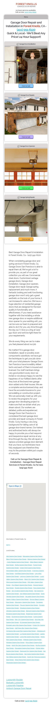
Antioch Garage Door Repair (18, 688)
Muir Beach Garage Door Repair (22, 585)
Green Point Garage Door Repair (30, 568)
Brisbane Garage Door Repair (15, 614)
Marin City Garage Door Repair (34, 579)
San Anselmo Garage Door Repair (22, 591)
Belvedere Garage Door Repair (33, 556)
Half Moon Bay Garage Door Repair (26, 628)
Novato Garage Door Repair (23, 588)
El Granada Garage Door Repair (30, 622)
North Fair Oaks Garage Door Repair (23, 645)
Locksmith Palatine (14, 685)
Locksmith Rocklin (14, 680)
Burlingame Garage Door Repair (22, 616)
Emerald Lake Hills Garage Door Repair (19, 625)
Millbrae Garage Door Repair (32, 639)
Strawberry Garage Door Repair (25, 602)
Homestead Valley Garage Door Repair (18, 570)
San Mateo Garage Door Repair (16, 657)
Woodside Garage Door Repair (16, 662)
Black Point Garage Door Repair (16, 559)
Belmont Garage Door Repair (35, 611)
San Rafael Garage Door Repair (30, 593)
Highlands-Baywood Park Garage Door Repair (21, 631)
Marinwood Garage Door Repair (16, 582)
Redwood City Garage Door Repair (31, 651)
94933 (8, 545)
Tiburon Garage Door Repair (29, 605)
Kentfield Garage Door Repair (24, 573)
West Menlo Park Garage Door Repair (27, 660)
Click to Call (26, 86)
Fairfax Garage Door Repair (23, 565)
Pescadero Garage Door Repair (25, 648)
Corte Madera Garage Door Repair (18, 562)
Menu (26, 17)
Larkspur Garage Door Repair (29, 576)
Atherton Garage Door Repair (15, 611)
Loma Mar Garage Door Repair (29, 637)
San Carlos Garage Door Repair (34, 654)
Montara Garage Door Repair (15, 642)
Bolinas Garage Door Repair (36, 559)
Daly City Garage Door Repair (24, 619)
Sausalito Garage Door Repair (34, 596)
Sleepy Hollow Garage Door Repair (17, 599)
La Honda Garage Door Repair (29, 634)
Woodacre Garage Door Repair (29, 608)
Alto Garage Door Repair (14, 556)
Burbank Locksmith (15, 683)
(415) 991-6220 (30, 12)
